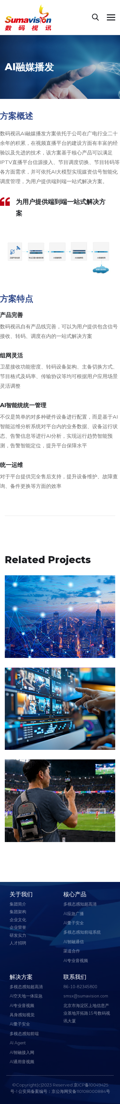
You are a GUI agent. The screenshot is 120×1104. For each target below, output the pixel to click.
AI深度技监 (30, 727)
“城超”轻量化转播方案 (46, 819)
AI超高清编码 (33, 635)
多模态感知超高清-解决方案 (39, 644)
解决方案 (76, 736)
